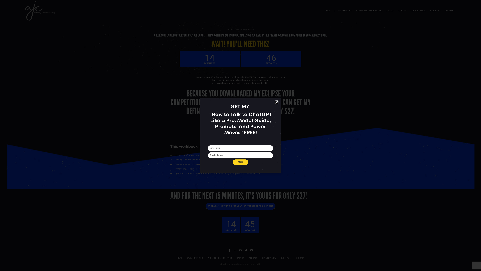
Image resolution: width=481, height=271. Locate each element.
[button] (277, 102)
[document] (240, 135)
